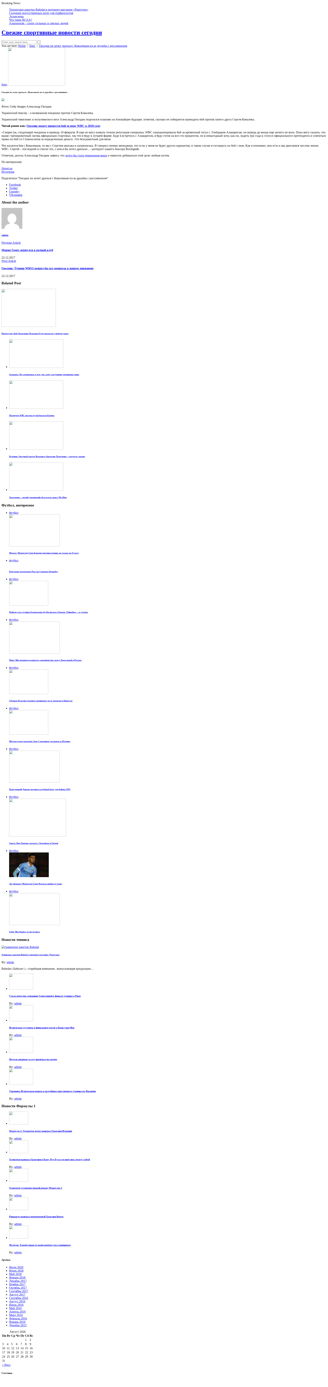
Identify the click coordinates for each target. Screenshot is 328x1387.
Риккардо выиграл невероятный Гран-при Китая (36, 1216)
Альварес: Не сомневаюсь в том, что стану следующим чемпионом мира (44, 374)
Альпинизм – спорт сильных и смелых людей (38, 23)
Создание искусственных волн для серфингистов (41, 13)
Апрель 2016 (17, 1311)
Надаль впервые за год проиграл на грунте (33, 1059)
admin (5, 235)
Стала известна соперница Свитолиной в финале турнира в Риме (45, 996)
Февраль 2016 (18, 1318)
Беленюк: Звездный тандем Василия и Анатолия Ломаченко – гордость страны (47, 456)
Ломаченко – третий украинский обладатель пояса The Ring (38, 497)
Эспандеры (16, 16)
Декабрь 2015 (18, 1325)
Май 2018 (15, 1274)
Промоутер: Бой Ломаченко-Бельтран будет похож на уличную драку (35, 333)
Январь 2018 (17, 1277)
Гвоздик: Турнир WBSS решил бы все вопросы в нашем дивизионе (48, 268)
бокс (4, 84)
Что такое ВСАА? (20, 19)
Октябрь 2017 (18, 1287)
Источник (8, 171)
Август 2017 (17, 1294)
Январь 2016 (17, 1321)
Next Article (9, 261)
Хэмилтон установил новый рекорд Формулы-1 (35, 1187)
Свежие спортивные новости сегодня (52, 32)
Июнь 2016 (16, 1304)
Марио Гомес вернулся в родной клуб (27, 250)
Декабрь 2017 (18, 1280)
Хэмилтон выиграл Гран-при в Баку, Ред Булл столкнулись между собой (49, 1159)
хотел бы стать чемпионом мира (86, 155)
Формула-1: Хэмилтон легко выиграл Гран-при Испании (40, 1131)
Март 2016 (16, 1315)
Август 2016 (17, 1301)
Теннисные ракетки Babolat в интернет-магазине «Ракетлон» (48, 9)
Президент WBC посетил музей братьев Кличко (31, 415)
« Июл (6, 1365)
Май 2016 (15, 1308)
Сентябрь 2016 (18, 1298)
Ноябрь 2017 (17, 1284)
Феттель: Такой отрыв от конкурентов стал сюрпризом (40, 1245)
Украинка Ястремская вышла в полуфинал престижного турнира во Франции (52, 1091)
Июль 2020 (16, 1267)
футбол (13, 512)
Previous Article (11, 242)
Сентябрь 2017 (18, 1291)
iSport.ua (7, 168)
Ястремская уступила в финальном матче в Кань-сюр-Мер (41, 1027)
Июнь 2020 (16, 1270)
